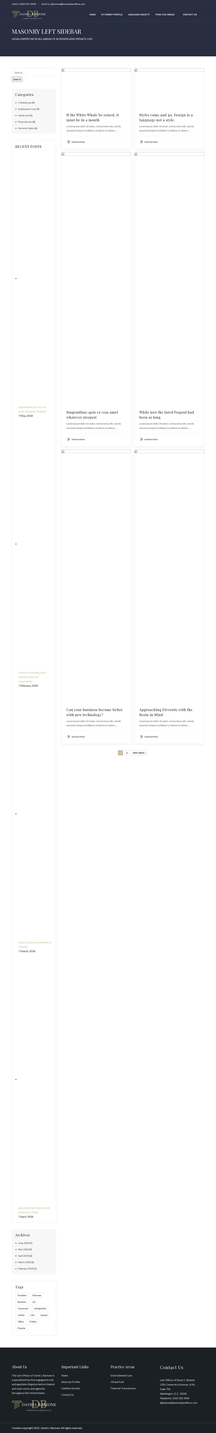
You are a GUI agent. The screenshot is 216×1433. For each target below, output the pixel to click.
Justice (21, 1315)
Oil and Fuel (117, 1381)
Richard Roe (79, 142)
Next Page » (139, 753)
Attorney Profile (112, 14)
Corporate (23, 1308)
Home (92, 14)
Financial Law (25, 121)
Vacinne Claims (26, 128)
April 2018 (23, 1255)
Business (22, 1302)
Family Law (23, 115)
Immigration (40, 1308)
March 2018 (24, 1262)
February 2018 (25, 1268)
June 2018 (23, 1243)
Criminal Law (24, 102)
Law (32, 1315)
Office (21, 1321)
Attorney (36, 1295)
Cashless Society (139, 14)
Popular (21, 1328)
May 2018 (23, 1249)
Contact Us (190, 14)
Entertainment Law (121, 1375)
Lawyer (44, 1315)
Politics (33, 1321)
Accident (22, 1295)
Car (34, 1302)
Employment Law (27, 109)
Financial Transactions (123, 1388)
